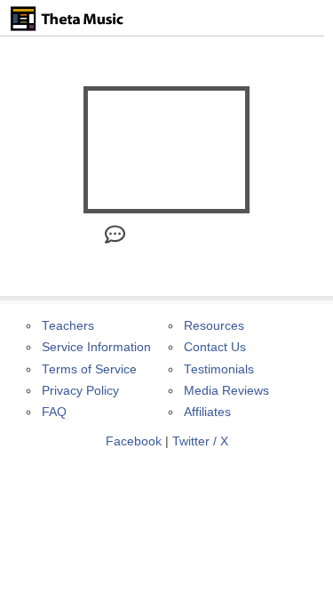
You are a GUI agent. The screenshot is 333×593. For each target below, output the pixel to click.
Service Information (96, 347)
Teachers (68, 326)
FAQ (54, 412)
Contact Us (215, 347)
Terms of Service (89, 369)
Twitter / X (200, 441)
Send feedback (179, 235)
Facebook (134, 441)
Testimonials (219, 369)
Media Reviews (226, 390)
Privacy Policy (80, 390)
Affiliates (207, 412)
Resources (214, 326)
